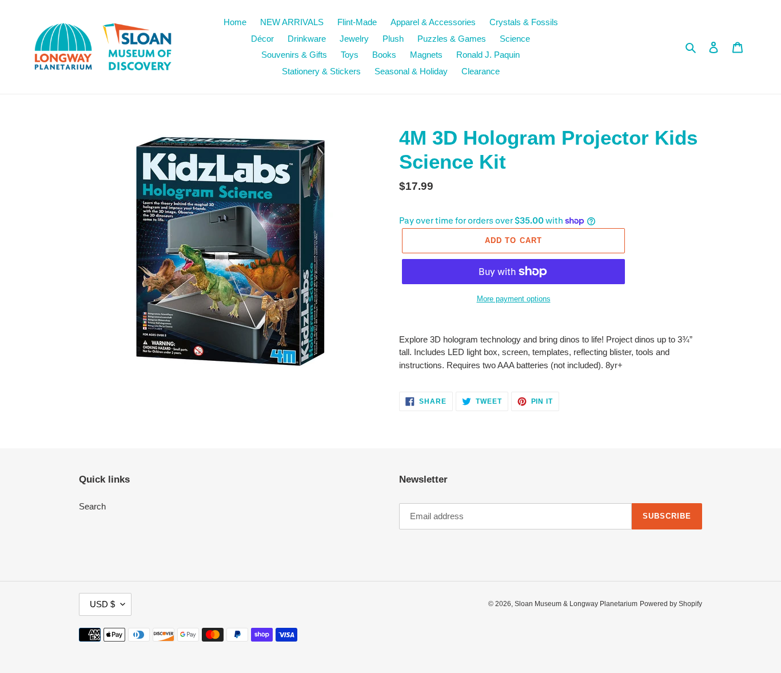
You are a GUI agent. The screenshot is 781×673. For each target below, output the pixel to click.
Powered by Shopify (671, 604)
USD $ (102, 604)
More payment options (514, 298)
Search (92, 506)
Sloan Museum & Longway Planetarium (576, 604)
